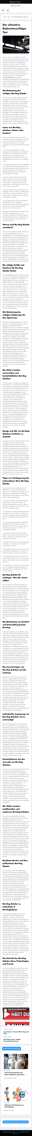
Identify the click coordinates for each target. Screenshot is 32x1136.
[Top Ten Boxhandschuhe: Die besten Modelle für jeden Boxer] (16, 1061)
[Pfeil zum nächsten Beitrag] (28, 1040)
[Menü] (3, 10)
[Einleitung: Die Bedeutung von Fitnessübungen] (16, 1093)
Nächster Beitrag (7, 1036)
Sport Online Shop (9, 77)
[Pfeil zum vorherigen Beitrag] (28, 1032)
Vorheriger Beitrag (7, 1029)
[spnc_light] (8, 10)
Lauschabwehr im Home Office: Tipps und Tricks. (16, 1033)
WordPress (18, 1132)
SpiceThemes (16, 1133)
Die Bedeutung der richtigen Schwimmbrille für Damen (12, 1040)
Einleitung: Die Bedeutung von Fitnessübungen (14, 1106)
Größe (10, 275)
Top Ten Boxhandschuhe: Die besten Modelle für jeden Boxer (15, 1073)
